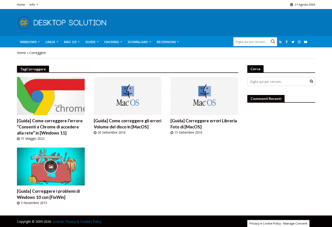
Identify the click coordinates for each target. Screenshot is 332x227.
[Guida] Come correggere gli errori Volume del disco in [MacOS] (127, 123)
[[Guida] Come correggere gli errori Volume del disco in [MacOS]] (127, 96)
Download (138, 41)
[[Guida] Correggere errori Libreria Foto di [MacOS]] (204, 96)
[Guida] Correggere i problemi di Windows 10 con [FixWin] (48, 194)
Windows (28, 41)
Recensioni (166, 41)
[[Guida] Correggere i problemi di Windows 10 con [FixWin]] (51, 166)
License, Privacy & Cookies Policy (77, 221)
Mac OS (70, 41)
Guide (90, 41)
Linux (50, 41)
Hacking (111, 41)
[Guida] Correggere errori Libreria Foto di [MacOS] (204, 123)
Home (21, 4)
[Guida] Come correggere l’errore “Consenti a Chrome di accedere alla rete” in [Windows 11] (50, 126)
